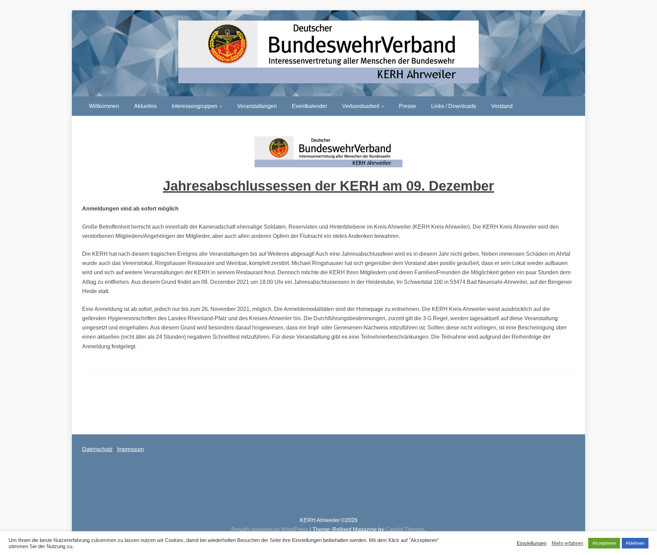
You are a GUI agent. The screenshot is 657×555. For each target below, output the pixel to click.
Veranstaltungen (257, 106)
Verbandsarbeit (360, 106)
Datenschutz (97, 449)
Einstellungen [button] (531, 543)
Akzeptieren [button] (604, 543)
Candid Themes (404, 529)
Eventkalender (309, 106)
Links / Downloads (453, 106)
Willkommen (104, 106)
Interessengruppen (194, 106)
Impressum (130, 449)
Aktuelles (145, 106)
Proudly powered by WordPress (270, 529)
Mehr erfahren (567, 543)
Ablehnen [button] (635, 543)
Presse (407, 106)
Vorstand (502, 106)
